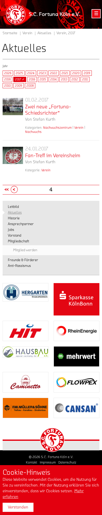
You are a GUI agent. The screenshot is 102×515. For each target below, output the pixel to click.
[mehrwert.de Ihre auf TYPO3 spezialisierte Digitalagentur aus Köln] (76, 356)
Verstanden (18, 507)
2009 (18, 85)
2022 (53, 73)
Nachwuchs (33, 131)
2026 (8, 73)
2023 (42, 73)
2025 (19, 73)
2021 (64, 73)
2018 (7, 79)
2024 (31, 73)
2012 (74, 79)
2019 (87, 73)
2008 (30, 85)
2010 (7, 85)
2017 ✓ (20, 79)
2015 (42, 79)
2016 (32, 79)
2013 (64, 79)
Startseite (10, 33)
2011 (85, 79)
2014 (53, 79)
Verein (78, 127)
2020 (76, 73)
